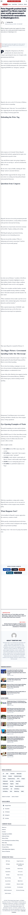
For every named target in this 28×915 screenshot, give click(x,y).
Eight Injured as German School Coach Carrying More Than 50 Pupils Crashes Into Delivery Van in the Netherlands (16, 710)
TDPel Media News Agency (14, 1)
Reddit (22, 569)
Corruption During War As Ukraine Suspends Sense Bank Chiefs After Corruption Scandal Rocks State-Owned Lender (16, 671)
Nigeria (12, 783)
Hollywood (5, 781)
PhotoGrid (8, 868)
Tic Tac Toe (20, 871)
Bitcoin (4, 776)
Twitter (15, 569)
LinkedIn (10, 572)
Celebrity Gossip (17, 776)
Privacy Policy (5, 847)
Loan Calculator (8, 887)
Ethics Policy (5, 838)
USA (11, 791)
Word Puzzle (20, 868)
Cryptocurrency (11, 778)
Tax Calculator (20, 887)
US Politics (5, 791)
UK (11, 788)
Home (9, 4)
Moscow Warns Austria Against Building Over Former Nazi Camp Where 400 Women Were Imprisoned (16, 686)
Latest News (14, 4)
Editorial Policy (5, 836)
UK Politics (16, 788)
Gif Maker (8, 864)
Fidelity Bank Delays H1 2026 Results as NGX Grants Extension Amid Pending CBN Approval (17, 702)
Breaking (5, 4)
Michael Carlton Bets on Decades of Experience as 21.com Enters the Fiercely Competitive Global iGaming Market (16, 747)
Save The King (8, 877)
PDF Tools (8, 861)
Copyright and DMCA (7, 833)
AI (3, 773)
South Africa (5, 788)
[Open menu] (2, 1)
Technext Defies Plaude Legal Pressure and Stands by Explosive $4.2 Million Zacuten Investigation (17, 754)
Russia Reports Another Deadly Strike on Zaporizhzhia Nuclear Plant (16, 692)
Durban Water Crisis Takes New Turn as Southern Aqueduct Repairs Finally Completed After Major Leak (16, 717)
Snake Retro (7, 871)
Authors (4, 829)
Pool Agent (5, 786)
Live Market (8, 884)
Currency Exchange (20, 890)
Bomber (8, 874)
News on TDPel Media (7, 844)
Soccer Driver (8, 880)
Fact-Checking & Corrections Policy (10, 840)
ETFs (18, 778)
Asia (7, 773)
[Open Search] (26, 1)
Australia (12, 773)
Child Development (8, 890)
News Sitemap (15, 796)
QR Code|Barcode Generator (20, 865)
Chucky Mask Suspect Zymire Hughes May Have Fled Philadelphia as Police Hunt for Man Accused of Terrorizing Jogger (17, 724)
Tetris (20, 877)
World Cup (16, 791)
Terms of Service (6, 851)
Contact (4, 831)
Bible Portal (20, 880)
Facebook (7, 569)
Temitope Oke (10, 22)
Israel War (18, 781)
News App (4, 842)
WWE (22, 791)
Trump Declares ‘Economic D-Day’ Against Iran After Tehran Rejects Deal (17, 679)
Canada (10, 776)
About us (4, 827)
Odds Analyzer (8, 893)
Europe (23, 778)
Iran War (12, 781)
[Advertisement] (14, 75)
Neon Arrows (20, 874)
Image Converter (20, 861)
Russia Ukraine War (19, 786)
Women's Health (20, 884)
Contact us (20, 4)
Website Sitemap (6, 796)
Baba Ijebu (19, 773)
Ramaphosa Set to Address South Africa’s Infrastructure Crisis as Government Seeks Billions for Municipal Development (17, 731)
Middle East (5, 783)
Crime (4, 778)
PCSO (17, 783)
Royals (11, 786)
